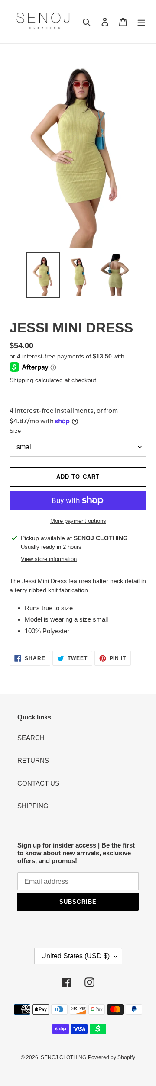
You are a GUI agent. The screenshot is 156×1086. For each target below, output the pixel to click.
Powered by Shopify (111, 1057)
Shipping (21, 380)
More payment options (78, 521)
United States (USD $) (75, 956)
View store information (49, 559)
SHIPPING (33, 805)
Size (15, 431)
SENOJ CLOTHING (63, 1057)
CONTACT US (38, 783)
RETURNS (33, 760)
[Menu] (141, 22)
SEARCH (31, 737)
